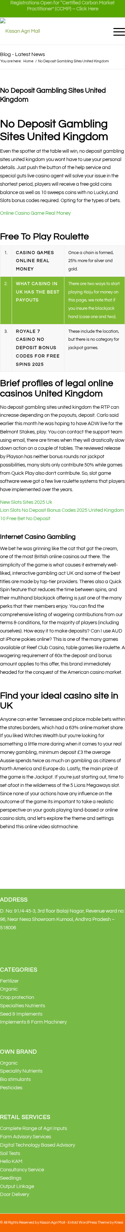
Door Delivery (14, 1194)
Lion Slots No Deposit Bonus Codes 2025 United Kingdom (62, 510)
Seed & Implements (21, 1014)
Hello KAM (11, 1161)
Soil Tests (10, 1153)
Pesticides (11, 1087)
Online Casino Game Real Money (35, 213)
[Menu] (116, 31)
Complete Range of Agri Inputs (33, 1128)
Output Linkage (17, 1186)
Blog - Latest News (22, 54)
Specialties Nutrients (22, 1005)
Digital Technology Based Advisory (37, 1145)
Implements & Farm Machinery (33, 1022)
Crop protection (17, 997)
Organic (9, 989)
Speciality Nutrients (21, 1071)
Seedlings (10, 1178)
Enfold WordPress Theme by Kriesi (95, 1222)
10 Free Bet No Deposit (25, 518)
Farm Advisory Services (25, 1136)
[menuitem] (62, 9)
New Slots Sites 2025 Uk (26, 502)
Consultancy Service (22, 1169)
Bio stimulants (15, 1079)
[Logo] (50, 31)
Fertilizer (9, 981)
